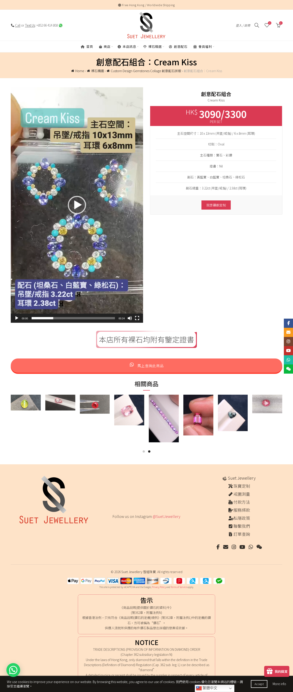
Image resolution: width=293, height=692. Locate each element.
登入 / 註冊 (243, 25)
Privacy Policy (159, 587)
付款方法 (241, 502)
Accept (259, 684)
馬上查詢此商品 (149, 365)
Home (79, 70)
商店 (107, 46)
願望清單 (269, 23)
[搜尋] (256, 25)
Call (17, 25)
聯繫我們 (241, 526)
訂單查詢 (241, 534)
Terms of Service (179, 587)
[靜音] (130, 318)
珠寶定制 (241, 486)
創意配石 (180, 46)
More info (279, 683)
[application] (77, 205)
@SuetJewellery (166, 516)
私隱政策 (241, 518)
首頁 (89, 46)
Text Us (30, 25)
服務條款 (241, 510)
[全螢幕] (137, 318)
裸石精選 (155, 46)
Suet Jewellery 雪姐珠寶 (138, 571)
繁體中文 (209, 688)
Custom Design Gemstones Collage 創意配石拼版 (146, 70)
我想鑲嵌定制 (216, 205)
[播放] (16, 318)
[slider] (73, 318)
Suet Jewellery (242, 478)
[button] (77, 205)
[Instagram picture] (114, 526)
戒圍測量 (241, 494)
